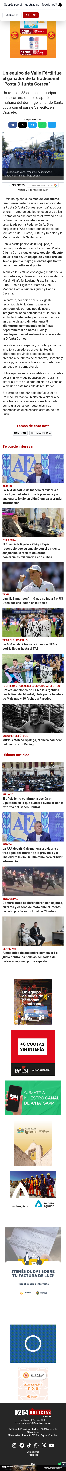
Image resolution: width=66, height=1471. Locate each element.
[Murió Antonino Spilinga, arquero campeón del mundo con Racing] (33, 718)
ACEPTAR (31, 15)
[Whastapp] (36, 1445)
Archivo (35, 1429)
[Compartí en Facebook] (12, 125)
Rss (33, 1464)
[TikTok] (29, 1445)
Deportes (17, 185)
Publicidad (33, 1455)
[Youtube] (51, 1445)
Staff (43, 1429)
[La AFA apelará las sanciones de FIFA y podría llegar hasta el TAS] (33, 622)
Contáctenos (33, 1452)
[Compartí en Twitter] (22, 125)
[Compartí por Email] (32, 125)
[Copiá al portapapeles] (52, 125)
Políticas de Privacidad (20, 1429)
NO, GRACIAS (12, 15)
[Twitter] (44, 1445)
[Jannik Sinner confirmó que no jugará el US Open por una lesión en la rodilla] (33, 577)
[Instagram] (14, 1445)
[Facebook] (21, 1445)
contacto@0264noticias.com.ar (36, 1423)
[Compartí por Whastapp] (42, 125)
